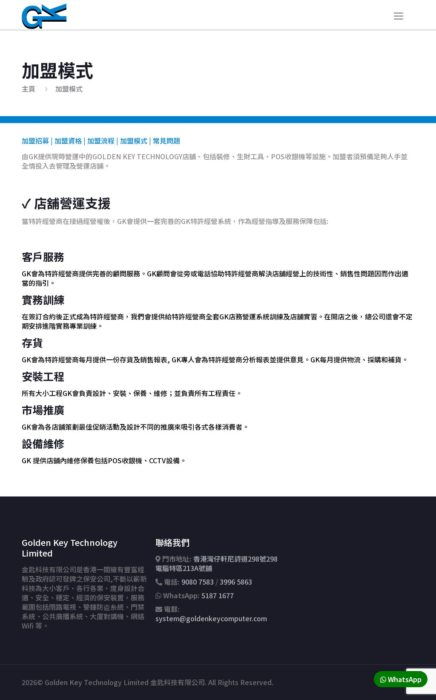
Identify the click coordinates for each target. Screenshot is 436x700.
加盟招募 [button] (35, 140)
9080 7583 (197, 582)
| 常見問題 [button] (163, 140)
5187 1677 (217, 595)
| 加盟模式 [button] (131, 140)
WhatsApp (404, 679)
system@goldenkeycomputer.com (211, 618)
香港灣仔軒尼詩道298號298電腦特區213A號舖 (216, 563)
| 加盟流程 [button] (98, 140)
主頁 (28, 88)
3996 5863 (236, 582)
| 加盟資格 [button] (65, 140)
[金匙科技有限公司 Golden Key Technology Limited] (44, 15)
